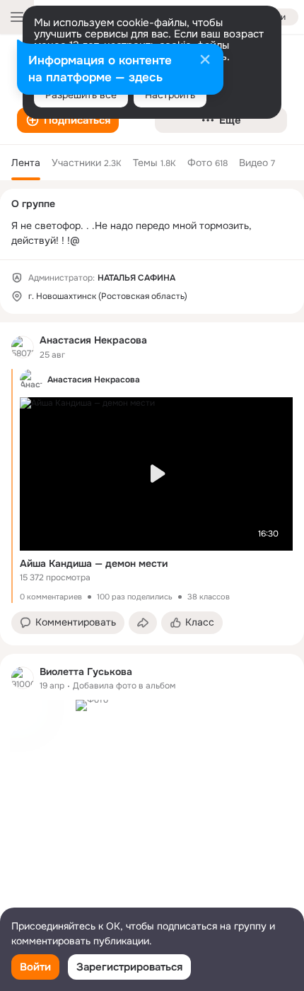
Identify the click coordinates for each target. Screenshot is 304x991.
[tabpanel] (152, 634)
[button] (68, 120)
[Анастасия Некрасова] (22, 347)
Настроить (170, 94)
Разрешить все (81, 94)
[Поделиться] (143, 622)
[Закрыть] (205, 60)
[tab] (25, 162)
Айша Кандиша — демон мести (94, 563)
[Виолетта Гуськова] (22, 678)
